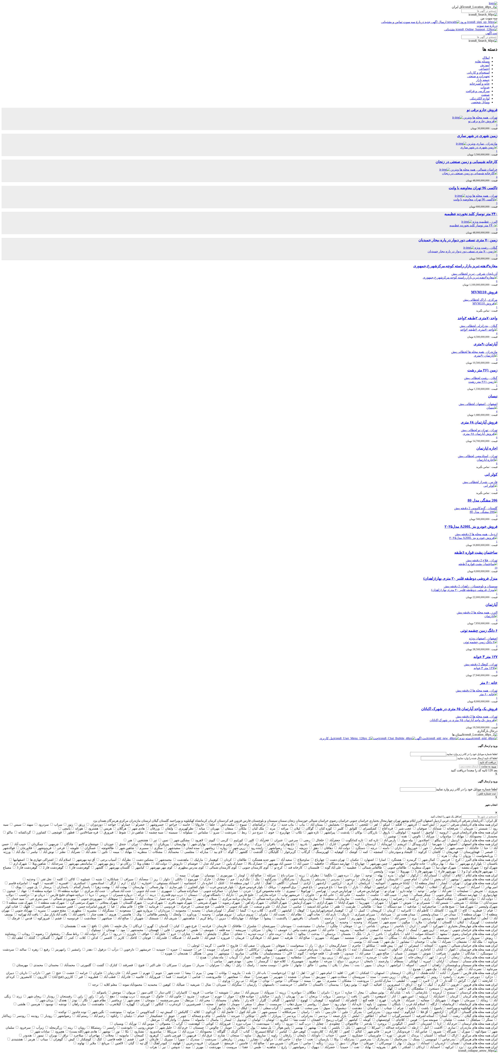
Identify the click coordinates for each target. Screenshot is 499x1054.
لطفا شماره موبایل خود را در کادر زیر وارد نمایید (466, 789)
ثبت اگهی (491, 33)
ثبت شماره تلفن (487, 793)
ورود (463, 22)
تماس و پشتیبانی (392, 22)
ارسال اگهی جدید (435, 22)
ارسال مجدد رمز (469, 766)
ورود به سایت (488, 766)
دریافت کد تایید (488, 762)
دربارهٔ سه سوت (413, 22)
